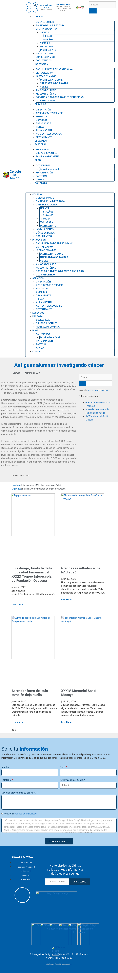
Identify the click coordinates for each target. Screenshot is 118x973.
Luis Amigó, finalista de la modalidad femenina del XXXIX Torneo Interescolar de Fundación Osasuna (32, 574)
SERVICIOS (40, 104)
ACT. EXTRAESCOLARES (49, 133)
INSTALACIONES (44, 53)
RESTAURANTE (44, 309)
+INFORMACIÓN (44, 172)
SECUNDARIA (46, 46)
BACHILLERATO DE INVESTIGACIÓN (54, 69)
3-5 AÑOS (48, 39)
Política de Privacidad (25, 813)
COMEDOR (41, 120)
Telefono (6, 780)
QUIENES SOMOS (45, 22)
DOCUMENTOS (44, 236)
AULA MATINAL (44, 130)
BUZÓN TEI (41, 116)
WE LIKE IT (45, 86)
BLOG (38, 160)
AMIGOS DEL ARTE (46, 90)
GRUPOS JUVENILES (46, 153)
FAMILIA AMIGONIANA (47, 156)
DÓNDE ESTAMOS (45, 57)
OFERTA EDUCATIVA (46, 29)
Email (63, 767)
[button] (70, 189)
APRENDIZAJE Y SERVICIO (49, 113)
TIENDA (40, 127)
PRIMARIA (44, 43)
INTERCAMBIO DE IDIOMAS (53, 83)
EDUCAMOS (38, 313)
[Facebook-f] (28, 4)
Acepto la (20, 813)
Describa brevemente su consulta (18, 792)
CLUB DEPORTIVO (45, 274)
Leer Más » (17, 604)
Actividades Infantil (49, 169)
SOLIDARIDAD (43, 149)
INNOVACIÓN (41, 64)
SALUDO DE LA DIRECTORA (50, 25)
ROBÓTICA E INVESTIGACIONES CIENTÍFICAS (59, 97)
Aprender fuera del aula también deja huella (30, 693)
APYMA (40, 347)
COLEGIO (39, 16)
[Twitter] (35, 4)
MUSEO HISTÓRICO (46, 93)
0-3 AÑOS (48, 36)
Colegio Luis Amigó (15, 175)
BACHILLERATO (47, 50)
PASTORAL (40, 144)
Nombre (5, 767)
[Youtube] (35, 10)
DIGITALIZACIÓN (44, 72)
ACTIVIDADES (43, 165)
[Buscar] (93, 10)
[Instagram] (28, 10)
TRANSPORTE (43, 123)
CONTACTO (41, 183)
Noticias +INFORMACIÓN (97, 390)
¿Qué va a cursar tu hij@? (72, 780)
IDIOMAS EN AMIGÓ (46, 76)
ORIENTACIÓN (43, 109)
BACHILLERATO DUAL (51, 79)
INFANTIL (44, 32)
